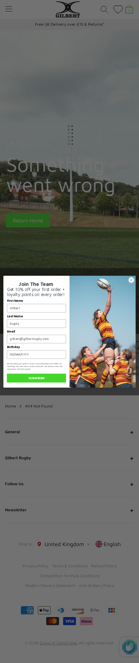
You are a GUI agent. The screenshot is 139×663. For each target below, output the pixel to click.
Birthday (13, 347)
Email (11, 331)
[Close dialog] (131, 280)
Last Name (15, 316)
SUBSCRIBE (36, 378)
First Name (15, 301)
